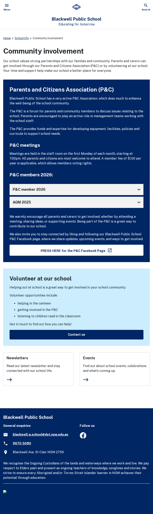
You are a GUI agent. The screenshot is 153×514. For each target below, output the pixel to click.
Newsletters (17, 358)
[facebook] (83, 437)
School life (22, 38)
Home (7, 38)
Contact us (76, 334)
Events (89, 358)
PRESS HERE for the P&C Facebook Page (92, 250)
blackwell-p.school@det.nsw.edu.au (40, 434)
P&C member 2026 (77, 190)
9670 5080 (22, 443)
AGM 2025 (77, 202)
